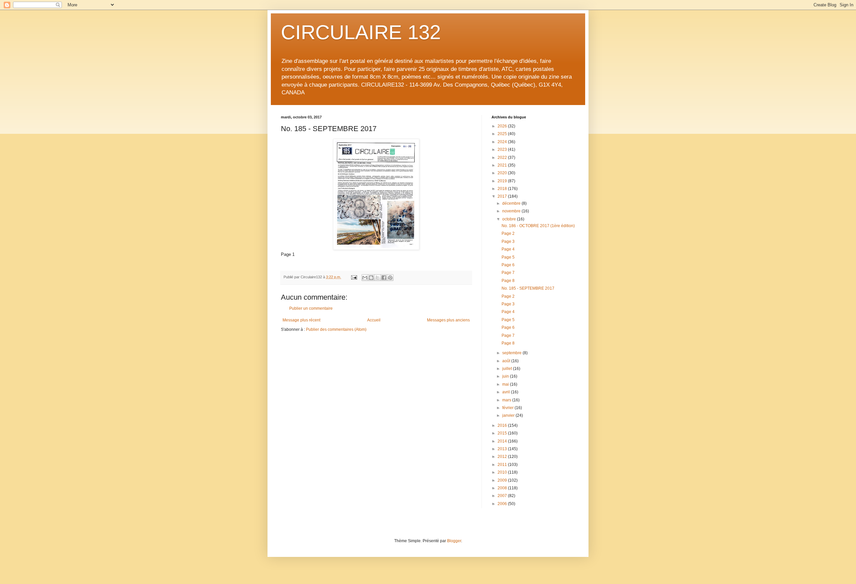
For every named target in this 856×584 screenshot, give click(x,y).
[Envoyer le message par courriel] (353, 277)
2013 (503, 449)
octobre (509, 219)
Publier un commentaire (311, 308)
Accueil (374, 320)
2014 (503, 441)
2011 (503, 464)
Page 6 (508, 265)
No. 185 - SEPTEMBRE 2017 (528, 288)
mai (506, 384)
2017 (503, 196)
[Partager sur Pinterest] (390, 277)
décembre (512, 203)
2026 (503, 126)
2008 (503, 488)
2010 (503, 472)
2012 (503, 456)
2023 (503, 149)
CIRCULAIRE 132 (361, 32)
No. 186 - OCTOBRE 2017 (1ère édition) (538, 225)
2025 (503, 133)
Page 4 (508, 249)
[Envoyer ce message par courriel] (364, 277)
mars (507, 400)
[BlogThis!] (371, 277)
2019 (503, 181)
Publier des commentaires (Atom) (336, 329)
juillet (507, 368)
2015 (503, 433)
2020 (503, 173)
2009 (503, 480)
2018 (503, 188)
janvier (509, 415)
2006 (503, 503)
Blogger (454, 541)
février (508, 407)
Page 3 (508, 241)
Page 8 (508, 280)
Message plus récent (301, 320)
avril (506, 392)
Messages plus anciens (448, 320)
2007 (503, 495)
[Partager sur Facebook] (384, 277)
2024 (503, 141)
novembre (512, 211)
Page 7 (508, 272)
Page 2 (508, 233)
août (506, 361)
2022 (503, 157)
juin (506, 376)
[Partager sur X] (377, 277)
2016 (503, 425)
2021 (503, 165)
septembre (512, 353)
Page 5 (508, 257)
